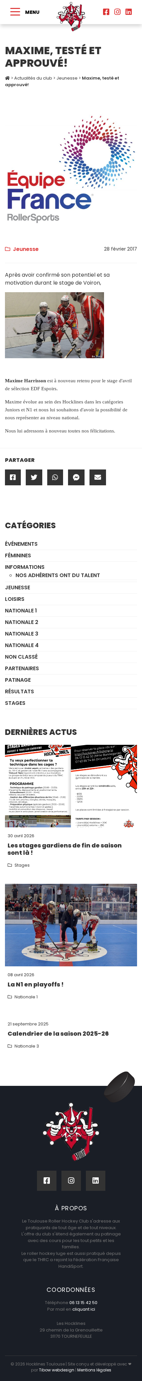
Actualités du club (33, 78)
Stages (15, 703)
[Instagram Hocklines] (117, 12)
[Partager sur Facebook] (13, 477)
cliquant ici (83, 1309)
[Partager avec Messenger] (76, 477)
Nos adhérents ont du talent (58, 575)
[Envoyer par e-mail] (97, 477)
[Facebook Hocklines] (106, 12)
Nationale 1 (21, 610)
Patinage (18, 680)
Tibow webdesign (56, 1370)
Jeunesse (67, 78)
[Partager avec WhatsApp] (55, 477)
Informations (25, 567)
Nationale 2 (21, 622)
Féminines (18, 555)
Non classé (21, 657)
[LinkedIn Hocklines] (128, 12)
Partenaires (22, 668)
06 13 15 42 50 (83, 1302)
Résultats (19, 691)
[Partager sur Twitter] (34, 477)
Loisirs (14, 599)
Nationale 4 (22, 645)
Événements (21, 544)
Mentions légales (94, 1370)
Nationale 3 (21, 634)
